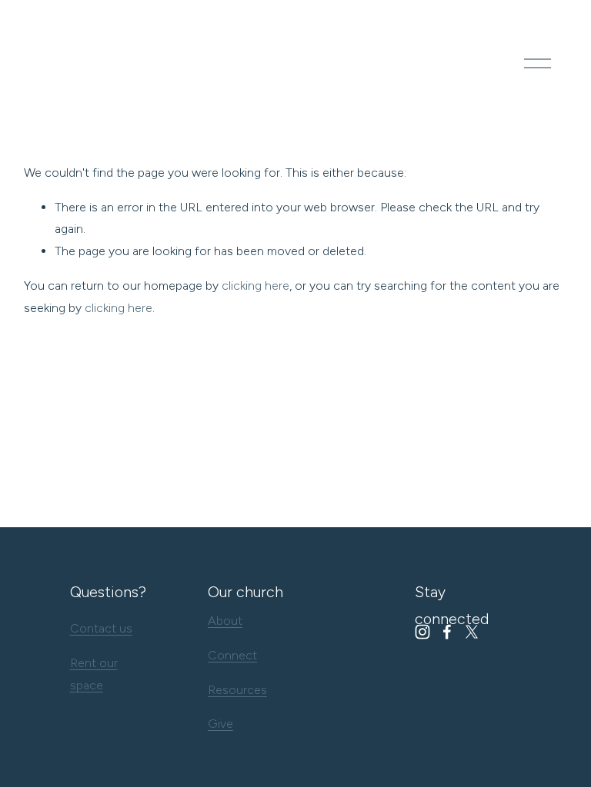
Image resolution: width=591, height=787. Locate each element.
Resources (237, 689)
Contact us (101, 628)
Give (220, 723)
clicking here (255, 285)
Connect (232, 655)
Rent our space (94, 674)
